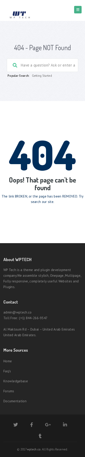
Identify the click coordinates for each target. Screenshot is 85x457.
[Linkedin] (65, 425)
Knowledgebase (15, 381)
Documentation (15, 401)
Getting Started (42, 76)
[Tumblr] (40, 437)
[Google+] (47, 425)
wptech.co (34, 449)
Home (7, 361)
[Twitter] (16, 425)
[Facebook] (31, 425)
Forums (8, 391)
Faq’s (7, 371)
